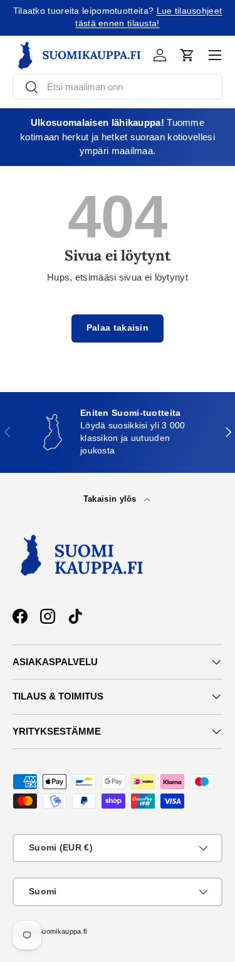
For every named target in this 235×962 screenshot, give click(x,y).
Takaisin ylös (111, 499)
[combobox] (117, 87)
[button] (187, 55)
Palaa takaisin (117, 328)
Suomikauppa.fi (62, 931)
